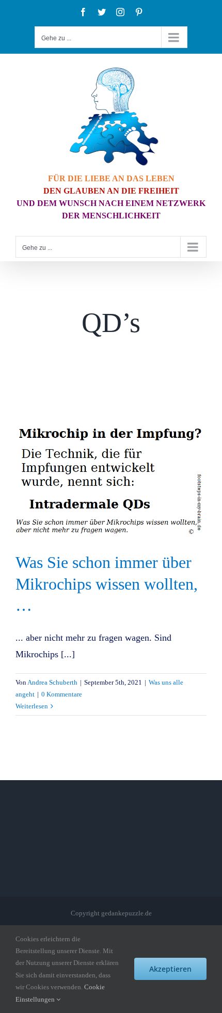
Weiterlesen (31, 706)
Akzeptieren (170, 969)
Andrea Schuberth (52, 682)
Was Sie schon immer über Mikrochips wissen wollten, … (106, 583)
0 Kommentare (61, 694)
